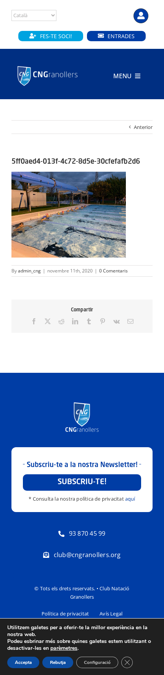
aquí (130, 498)
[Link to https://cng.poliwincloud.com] (140, 15)
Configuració (97, 662)
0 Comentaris (113, 270)
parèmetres (63, 648)
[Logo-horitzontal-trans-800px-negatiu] (47, 66)
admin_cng (29, 270)
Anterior (143, 127)
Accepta (23, 662)
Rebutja (58, 662)
